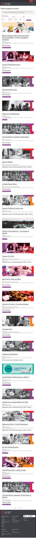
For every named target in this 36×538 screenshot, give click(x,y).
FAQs (2, 532)
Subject (14, 16)
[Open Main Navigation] (34, 4)
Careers (3, 525)
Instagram (26, 516)
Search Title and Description (5, 16)
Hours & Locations (15, 516)
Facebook (24, 516)
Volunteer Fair (7, 329)
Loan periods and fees (4, 531)
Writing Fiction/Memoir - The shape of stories (15, 232)
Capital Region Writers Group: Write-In (15, 377)
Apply (27, 20)
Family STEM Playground (11, 65)
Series (23, 16)
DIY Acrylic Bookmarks (10, 447)
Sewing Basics (7, 162)
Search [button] (32, 4)
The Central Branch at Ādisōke (16, 520)
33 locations (23, 12)
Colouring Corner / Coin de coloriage (15, 304)
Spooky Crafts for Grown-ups (12, 208)
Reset (30, 20)
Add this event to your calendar (6, 47)
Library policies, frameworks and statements (6, 522)
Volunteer (13, 531)
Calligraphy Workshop (10, 354)
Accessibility (25, 520)
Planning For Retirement (10, 114)
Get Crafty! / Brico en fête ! (11, 279)
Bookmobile (13, 519)
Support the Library (15, 529)
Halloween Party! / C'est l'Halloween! (15, 424)
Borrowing (3, 529)
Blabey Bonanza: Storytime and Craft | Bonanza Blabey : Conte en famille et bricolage (15, 38)
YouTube (30, 516)
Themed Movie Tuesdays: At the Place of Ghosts (16, 496)
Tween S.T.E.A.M (8, 256)
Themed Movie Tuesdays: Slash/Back (15, 137)
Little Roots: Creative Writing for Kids (15, 402)
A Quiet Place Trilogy (9, 184)
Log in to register (5, 119)
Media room (3, 526)
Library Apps (33, 516)
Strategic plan (3, 520)
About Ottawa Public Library (5, 517)
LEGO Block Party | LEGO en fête (14, 470)
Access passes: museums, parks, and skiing (6, 534)
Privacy (25, 518)
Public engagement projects (15, 532)
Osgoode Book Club (9, 90)
